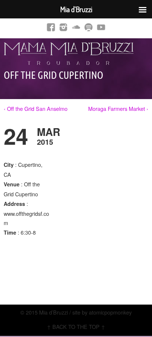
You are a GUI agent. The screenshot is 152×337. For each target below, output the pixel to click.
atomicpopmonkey (110, 312)
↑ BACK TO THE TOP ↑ (76, 326)
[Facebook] (50, 27)
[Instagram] (63, 27)
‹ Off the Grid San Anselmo (36, 108)
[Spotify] (88, 27)
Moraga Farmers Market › (118, 108)
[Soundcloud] (76, 27)
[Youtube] (101, 27)
